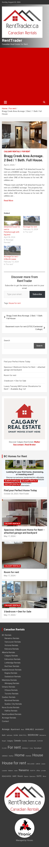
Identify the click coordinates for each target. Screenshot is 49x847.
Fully (31, 748)
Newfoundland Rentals (11, 714)
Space (26, 776)
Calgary (10, 741)
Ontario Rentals (8, 687)
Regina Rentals (11, 673)
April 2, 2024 (9, 165)
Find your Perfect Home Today (17, 361)
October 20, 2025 (11, 494)
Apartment (15, 729)
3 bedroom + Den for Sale (15, 381)
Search (7, 340)
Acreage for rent (30, 227)
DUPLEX (40, 741)
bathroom (9, 735)
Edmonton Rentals (12, 659)
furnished (37, 748)
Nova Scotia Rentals (10, 707)
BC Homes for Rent (15, 456)
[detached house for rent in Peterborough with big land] (12, 220)
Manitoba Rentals (9, 680)
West (44, 776)
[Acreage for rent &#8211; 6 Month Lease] (12, 250)
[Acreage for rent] (31, 220)
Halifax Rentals (11, 711)
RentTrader (12, 40)
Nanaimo (24, 770)
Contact (5, 721)
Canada (17, 740)
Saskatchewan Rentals (11, 670)
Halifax (11, 756)
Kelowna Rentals (12, 649)
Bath (3, 735)
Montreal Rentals (12, 700)
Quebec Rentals (8, 697)
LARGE (38, 764)
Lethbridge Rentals (13, 663)
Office (38, 770)
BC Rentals (6, 635)
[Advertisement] (24, 73)
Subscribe (37, 294)
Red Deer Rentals (12, 666)
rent (14, 776)
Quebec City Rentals (13, 704)
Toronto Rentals (11, 693)
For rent (26, 151)
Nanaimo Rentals (12, 638)
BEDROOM (33, 735)
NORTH (32, 770)
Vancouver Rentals (13, 642)
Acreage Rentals (9, 718)
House (37, 755)
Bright (4, 741)
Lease (43, 764)
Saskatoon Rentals (13, 676)
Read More (8, 200)
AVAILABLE (29, 729)
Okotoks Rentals (12, 484)
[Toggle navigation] (5, 102)
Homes (28, 756)
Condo (24, 741)
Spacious (32, 776)
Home (20, 755)
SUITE (39, 776)
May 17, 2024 (9, 536)
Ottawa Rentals (11, 690)
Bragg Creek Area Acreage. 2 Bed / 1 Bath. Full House (25, 317)
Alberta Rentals (12, 481)
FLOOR (4, 748)
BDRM (16, 735)
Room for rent (10, 375)
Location (4, 770)
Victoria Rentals (11, 645)
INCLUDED (30, 764)
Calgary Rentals (12, 151)
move (16, 770)
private (43, 770)
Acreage (6, 729)
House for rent (15, 303)
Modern (10, 770)
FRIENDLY (25, 748)
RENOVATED (6, 776)
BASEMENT (39, 729)
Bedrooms (42, 735)
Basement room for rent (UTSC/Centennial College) (24, 327)
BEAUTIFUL (23, 735)
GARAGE (5, 756)
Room (20, 776)
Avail (22, 729)
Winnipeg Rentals (12, 683)
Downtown (32, 741)
